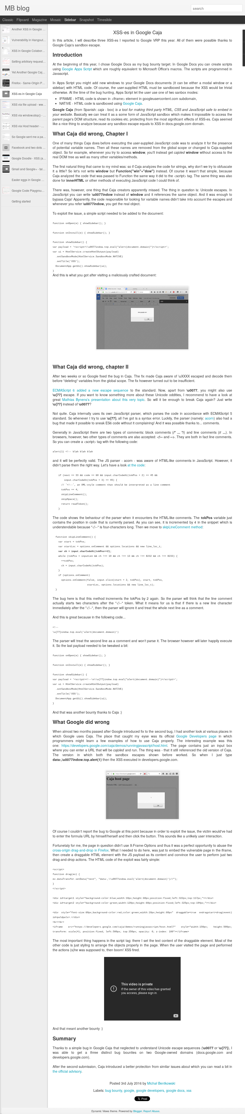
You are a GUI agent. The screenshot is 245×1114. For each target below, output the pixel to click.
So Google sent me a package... (32, 137)
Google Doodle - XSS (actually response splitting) (44, 158)
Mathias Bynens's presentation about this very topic (103, 399)
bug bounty (113, 1090)
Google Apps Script (77, 68)
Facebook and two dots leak (30, 147)
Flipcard (23, 19)
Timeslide (104, 19)
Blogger (137, 1111)
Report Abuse (151, 1111)
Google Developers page (196, 736)
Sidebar (70, 19)
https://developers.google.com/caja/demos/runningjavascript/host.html (114, 745)
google (129, 1090)
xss (188, 1090)
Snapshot (86, 19)
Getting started (21, 201)
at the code (136, 465)
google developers (150, 1090)
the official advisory (67, 1071)
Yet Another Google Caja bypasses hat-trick (40, 72)
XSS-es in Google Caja (27, 94)
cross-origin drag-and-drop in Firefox (81, 850)
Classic (7, 19)
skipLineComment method (182, 526)
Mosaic (55, 19)
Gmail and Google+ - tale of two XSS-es (37, 169)
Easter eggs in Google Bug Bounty (34, 180)
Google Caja (132, 103)
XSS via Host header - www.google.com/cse (40, 126)
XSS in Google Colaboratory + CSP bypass (40, 51)
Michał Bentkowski (161, 1083)
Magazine (39, 19)
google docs (175, 1090)
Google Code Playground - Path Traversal (39, 190)
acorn (209, 418)
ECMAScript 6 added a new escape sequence (90, 390)
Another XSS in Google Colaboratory (36, 29)
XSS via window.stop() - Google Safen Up (39, 115)
